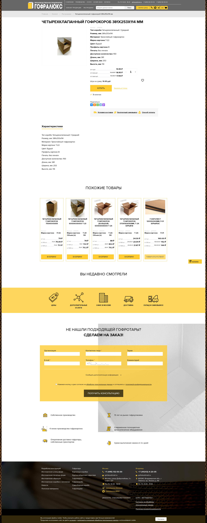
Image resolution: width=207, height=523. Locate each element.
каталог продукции (73, 8)
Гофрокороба (77, 482)
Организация (50, 351)
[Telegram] (100, 104)
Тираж (130, 351)
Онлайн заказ (97, 2)
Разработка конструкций (51, 468)
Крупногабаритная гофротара (84, 475)
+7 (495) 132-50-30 (149, 2)
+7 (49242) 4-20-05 (147, 472)
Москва (105, 468)
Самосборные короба (80, 485)
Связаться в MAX (112, 491)
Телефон (90, 360)
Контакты (107, 2)
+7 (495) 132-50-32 (162, 2)
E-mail (47, 360)
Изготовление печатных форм (53, 475)
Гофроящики (77, 489)
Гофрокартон (77, 478)
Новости (45, 485)
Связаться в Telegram (114, 488)
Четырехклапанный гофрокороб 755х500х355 (51, 221)
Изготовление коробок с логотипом (56, 482)
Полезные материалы (50, 489)
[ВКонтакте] (91, 104)
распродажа (88, 8)
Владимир (140, 468)
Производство (80, 2)
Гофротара (76, 468)
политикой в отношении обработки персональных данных (97, 520)
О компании (70, 2)
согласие (72, 520)
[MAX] (103, 104)
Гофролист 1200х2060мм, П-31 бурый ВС (155, 221)
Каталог (55, 14)
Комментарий (133, 360)
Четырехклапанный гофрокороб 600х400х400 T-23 (77, 221)
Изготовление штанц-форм (52, 472)
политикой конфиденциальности (138, 384)
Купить (101, 88)
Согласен (161, 519)
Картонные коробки (80, 472)
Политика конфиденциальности (148, 509)
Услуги (89, 2)
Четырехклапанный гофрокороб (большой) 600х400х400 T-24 (103, 222)
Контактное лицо (94, 351)
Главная (45, 14)
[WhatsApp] (97, 104)
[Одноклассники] (94, 104)
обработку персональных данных (99, 384)
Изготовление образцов (51, 478)
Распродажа (66, 14)
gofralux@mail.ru (137, 2)
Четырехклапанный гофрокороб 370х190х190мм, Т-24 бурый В (129, 222)
